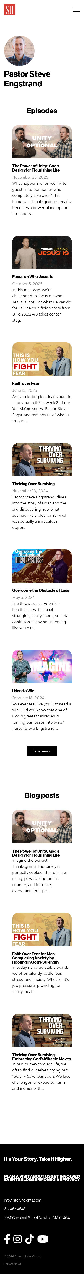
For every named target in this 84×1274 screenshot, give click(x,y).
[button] (76, 9)
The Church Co (12, 1263)
